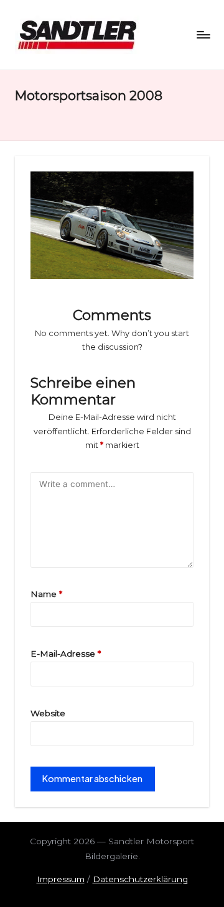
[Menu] (203, 34)
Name (46, 594)
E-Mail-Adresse (65, 654)
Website (47, 713)
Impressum (61, 879)
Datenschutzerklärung (140, 879)
